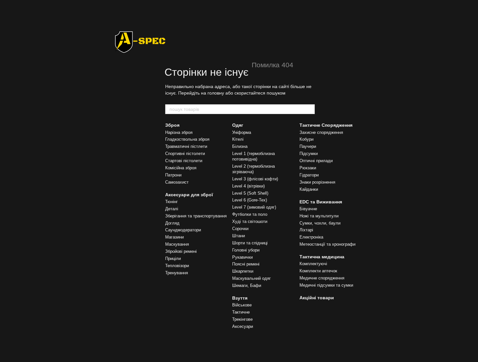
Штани (238, 235)
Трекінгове (242, 319)
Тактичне (241, 312)
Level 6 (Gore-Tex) (249, 200)
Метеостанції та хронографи (327, 244)
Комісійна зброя (180, 167)
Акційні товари (316, 297)
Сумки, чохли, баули (319, 223)
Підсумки (308, 153)
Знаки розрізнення (317, 182)
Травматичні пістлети (186, 146)
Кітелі (238, 139)
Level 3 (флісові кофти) (255, 178)
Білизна (239, 146)
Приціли (173, 258)
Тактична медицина (321, 256)
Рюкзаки (307, 167)
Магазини (174, 237)
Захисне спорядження (321, 132)
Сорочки (240, 228)
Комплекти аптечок (318, 270)
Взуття (239, 298)
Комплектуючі (313, 263)
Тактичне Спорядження (325, 125)
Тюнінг (171, 201)
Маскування (177, 244)
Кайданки (308, 189)
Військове (242, 305)
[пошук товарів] (309, 109)
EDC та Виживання (320, 201)
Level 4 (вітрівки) (248, 186)
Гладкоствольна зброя (187, 139)
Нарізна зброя (179, 132)
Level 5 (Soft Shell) (250, 193)
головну (215, 93)
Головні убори (245, 250)
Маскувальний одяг (251, 278)
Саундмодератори (183, 229)
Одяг (237, 125)
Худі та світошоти (249, 221)
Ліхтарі (306, 229)
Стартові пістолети (183, 160)
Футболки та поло (249, 214)
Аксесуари (242, 326)
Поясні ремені (245, 264)
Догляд (172, 223)
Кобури (306, 139)
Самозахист (177, 182)
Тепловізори (177, 265)
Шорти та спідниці (250, 242)
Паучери (307, 146)
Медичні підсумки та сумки (326, 285)
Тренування (176, 272)
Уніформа (241, 132)
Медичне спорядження (321, 278)
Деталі (171, 208)
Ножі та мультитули (319, 215)
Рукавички (242, 257)
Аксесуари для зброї (189, 194)
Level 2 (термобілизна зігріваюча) (253, 169)
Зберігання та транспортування (196, 215)
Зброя (172, 125)
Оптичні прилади (316, 160)
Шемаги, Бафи (246, 285)
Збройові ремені (181, 251)
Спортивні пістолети (185, 153)
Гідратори (309, 175)
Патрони (173, 175)
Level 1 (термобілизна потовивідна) (253, 156)
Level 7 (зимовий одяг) (254, 207)
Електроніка (311, 237)
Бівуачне (308, 208)
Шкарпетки (242, 271)
